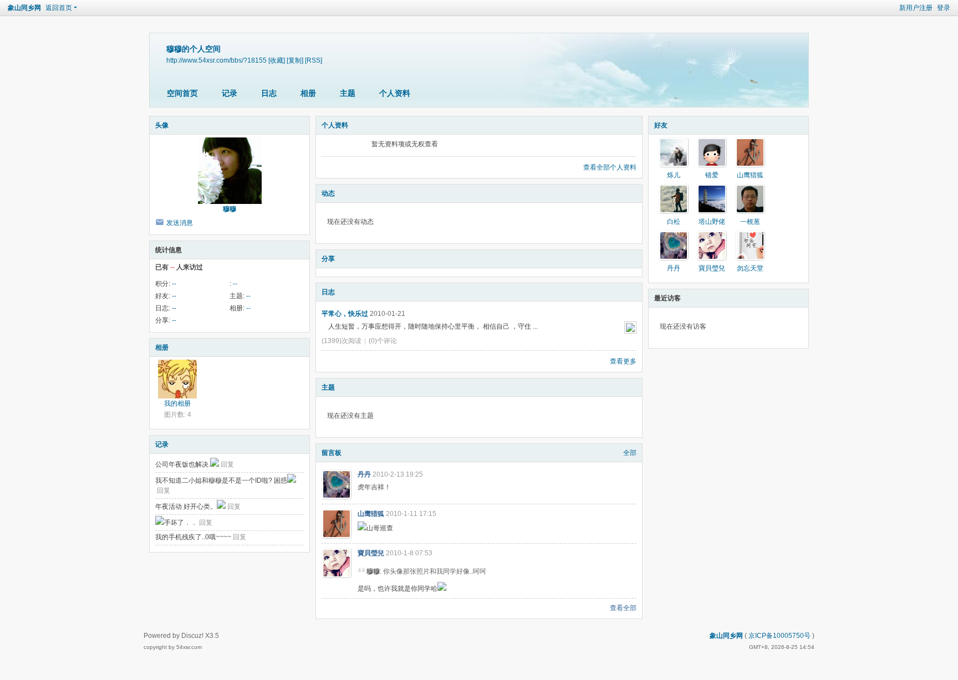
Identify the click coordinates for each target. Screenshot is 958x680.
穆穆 (229, 209)
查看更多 (623, 361)
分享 (328, 259)
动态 (328, 193)
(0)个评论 (383, 341)
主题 (347, 93)
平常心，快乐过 (345, 314)
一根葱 (750, 222)
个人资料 (394, 93)
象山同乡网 (24, 8)
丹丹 (364, 474)
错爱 (711, 175)
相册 (308, 93)
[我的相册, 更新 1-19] (177, 379)
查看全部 (623, 608)
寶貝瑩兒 (371, 553)
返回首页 (58, 8)
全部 (629, 453)
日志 (269, 93)
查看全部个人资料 (609, 167)
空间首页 (182, 93)
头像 (162, 125)
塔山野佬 (712, 222)
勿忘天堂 (750, 268)
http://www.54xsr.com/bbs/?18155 (216, 60)
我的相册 (177, 403)
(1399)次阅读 (341, 341)
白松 (673, 222)
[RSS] (313, 60)
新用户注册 (915, 8)
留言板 (332, 453)
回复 (227, 464)
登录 (943, 8)
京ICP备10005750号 (779, 636)
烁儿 (673, 175)
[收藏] (276, 60)
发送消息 (179, 223)
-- (174, 284)
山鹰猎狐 (371, 514)
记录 (229, 93)
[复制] (295, 60)
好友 (660, 125)
